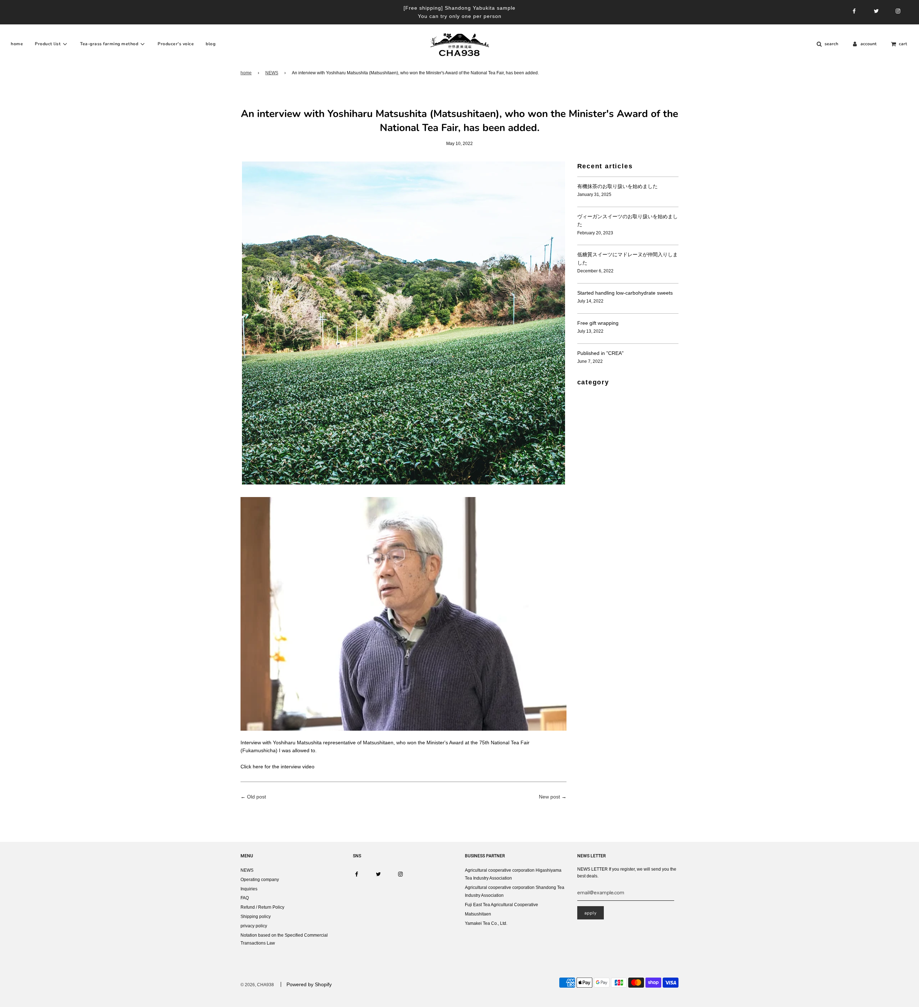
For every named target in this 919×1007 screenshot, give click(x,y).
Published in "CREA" (600, 353)
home (17, 44)
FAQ (245, 897)
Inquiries (249, 888)
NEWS (271, 72)
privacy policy (254, 925)
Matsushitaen (478, 914)
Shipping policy (256, 916)
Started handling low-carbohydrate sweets (625, 293)
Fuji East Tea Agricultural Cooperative (501, 904)
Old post (256, 797)
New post (549, 797)
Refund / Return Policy (262, 907)
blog (210, 44)
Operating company (260, 879)
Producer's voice (176, 44)
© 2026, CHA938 (257, 984)
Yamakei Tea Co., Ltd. (486, 923)
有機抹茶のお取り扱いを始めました (617, 186)
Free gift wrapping (598, 323)
